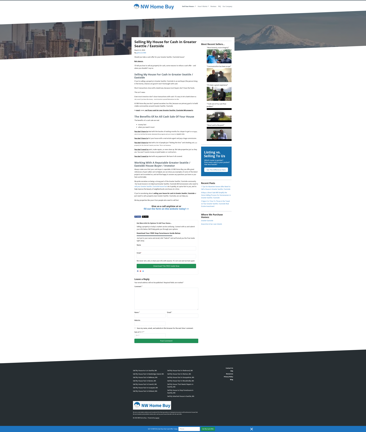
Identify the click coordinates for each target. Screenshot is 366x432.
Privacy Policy (228, 377)
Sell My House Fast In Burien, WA (144, 381)
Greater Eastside (207, 220)
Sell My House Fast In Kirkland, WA (145, 391)
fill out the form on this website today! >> (166, 208)
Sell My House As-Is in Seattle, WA (145, 370)
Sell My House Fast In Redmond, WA (180, 370)
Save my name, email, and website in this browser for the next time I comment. (165, 328)
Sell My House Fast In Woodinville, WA (180, 381)
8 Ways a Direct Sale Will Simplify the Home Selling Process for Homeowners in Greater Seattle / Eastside (216, 195)
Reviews (213, 6)
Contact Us (229, 368)
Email (139, 253)
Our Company (227, 6)
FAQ (219, 6)
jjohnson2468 (141, 53)
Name (139, 245)
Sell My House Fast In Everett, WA (145, 384)
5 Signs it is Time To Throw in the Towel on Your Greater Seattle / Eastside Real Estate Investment (215, 204)
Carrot (157, 418)
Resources (229, 374)
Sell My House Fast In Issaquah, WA (145, 388)
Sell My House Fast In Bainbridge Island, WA (148, 374)
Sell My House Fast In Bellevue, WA (145, 377)
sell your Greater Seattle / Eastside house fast (150, 186)
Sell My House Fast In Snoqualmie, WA (180, 377)
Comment (138, 286)
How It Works (202, 6)
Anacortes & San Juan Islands (211, 224)
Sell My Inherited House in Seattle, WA (180, 396)
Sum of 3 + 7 (139, 332)
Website (137, 320)
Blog (231, 380)
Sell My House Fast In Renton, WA (179, 374)
